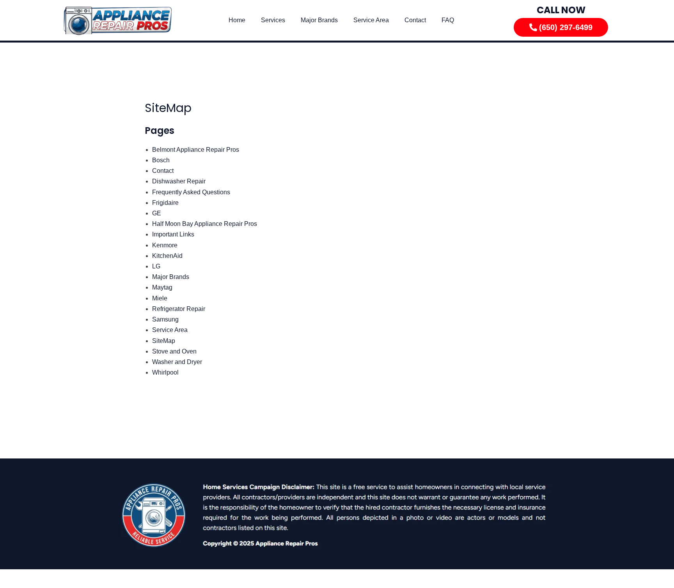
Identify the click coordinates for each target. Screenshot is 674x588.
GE (156, 213)
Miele (159, 298)
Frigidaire (165, 202)
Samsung (165, 319)
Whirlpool (165, 372)
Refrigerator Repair (178, 309)
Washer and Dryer (177, 362)
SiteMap (163, 341)
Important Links (173, 234)
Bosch (161, 160)
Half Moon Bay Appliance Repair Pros (204, 223)
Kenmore (164, 245)
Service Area (371, 20)
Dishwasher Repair (179, 181)
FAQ (448, 20)
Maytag (162, 287)
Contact (415, 20)
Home (237, 20)
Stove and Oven (174, 351)
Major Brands (319, 20)
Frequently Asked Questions (191, 192)
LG (156, 266)
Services (273, 20)
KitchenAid (167, 255)
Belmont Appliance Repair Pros (195, 149)
